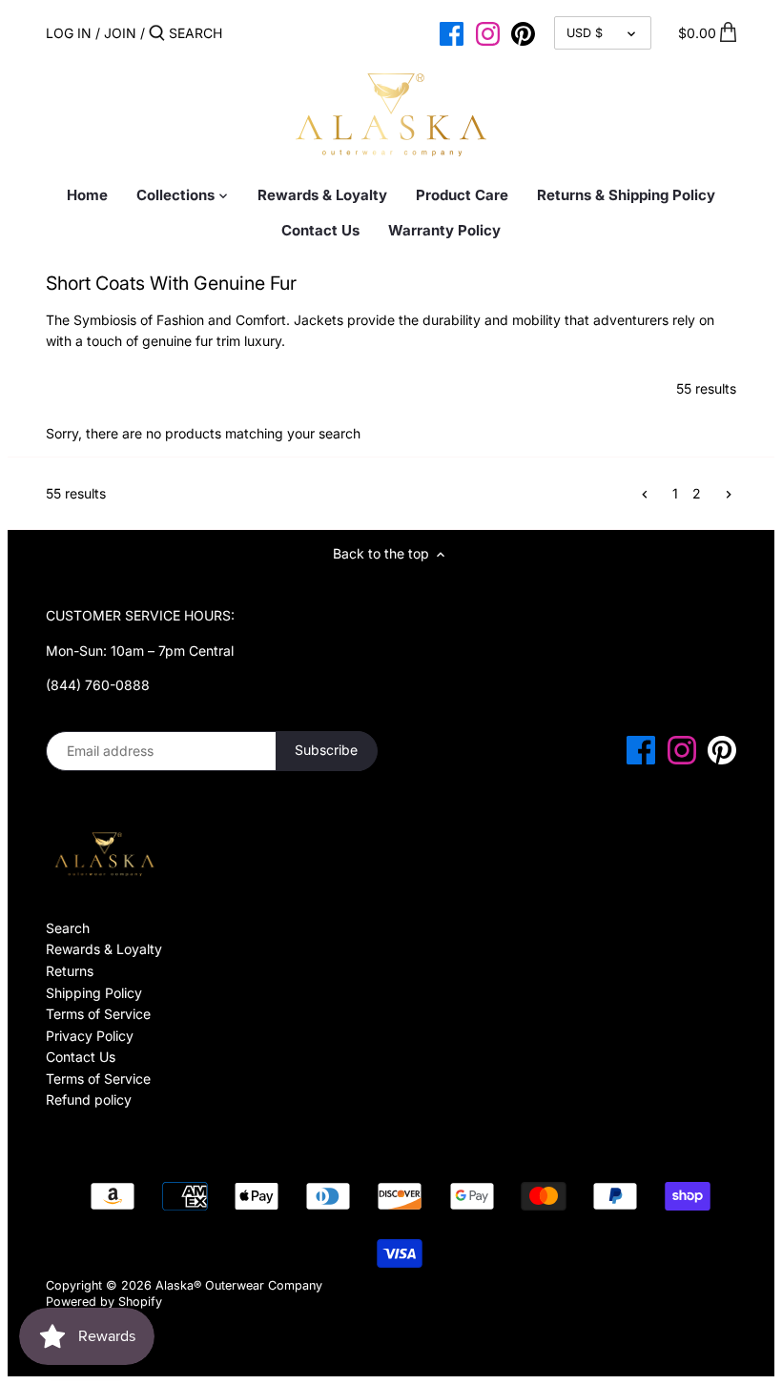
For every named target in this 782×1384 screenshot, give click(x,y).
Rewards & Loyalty (104, 949)
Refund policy (89, 1099)
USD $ (584, 33)
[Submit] (157, 33)
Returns (69, 971)
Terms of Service (98, 1014)
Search (68, 928)
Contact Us (80, 1056)
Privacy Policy (90, 1036)
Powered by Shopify (104, 1301)
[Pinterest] (523, 32)
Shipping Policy (94, 993)
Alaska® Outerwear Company (238, 1285)
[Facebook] (451, 32)
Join (120, 33)
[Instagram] (488, 32)
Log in (69, 33)
